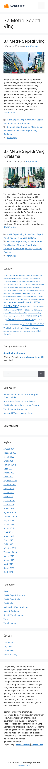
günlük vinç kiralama (35, 296)
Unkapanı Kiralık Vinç (15, 324)
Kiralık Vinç (30, 120)
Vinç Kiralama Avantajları (15, 409)
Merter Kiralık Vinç (34, 313)
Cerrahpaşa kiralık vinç (32, 290)
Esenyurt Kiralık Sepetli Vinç (20, 293)
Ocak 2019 (8, 532)
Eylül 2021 (8, 461)
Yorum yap (12, 137)
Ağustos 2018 (9, 548)
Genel (6, 591)
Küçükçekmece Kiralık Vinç (29, 306)
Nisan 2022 (8, 457)
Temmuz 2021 (10, 465)
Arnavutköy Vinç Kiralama (27, 281)
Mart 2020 (8, 496)
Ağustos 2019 (9, 512)
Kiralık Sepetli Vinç (15, 120)
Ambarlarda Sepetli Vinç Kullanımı (19, 401)
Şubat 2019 (8, 528)
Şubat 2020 (9, 500)
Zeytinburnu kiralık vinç (30, 331)
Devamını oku (9, 112)
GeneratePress (24, 765)
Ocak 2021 (8, 469)
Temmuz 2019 (10, 516)
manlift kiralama (23, 310)
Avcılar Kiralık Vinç (24, 284)
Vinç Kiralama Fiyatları (11, 328)
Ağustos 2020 (10, 481)
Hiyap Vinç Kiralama (30, 299)
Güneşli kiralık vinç (9, 296)
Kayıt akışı (8, 646)
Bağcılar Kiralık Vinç (11, 287)
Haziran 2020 (9, 485)
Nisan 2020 (8, 492)
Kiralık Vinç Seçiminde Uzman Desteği (21, 405)
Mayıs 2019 (8, 520)
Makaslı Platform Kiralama (15, 607)
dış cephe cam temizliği (32, 357)
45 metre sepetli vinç (10, 275)
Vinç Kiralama (24, 123)
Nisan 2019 (8, 524)
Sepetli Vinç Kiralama (20, 319)
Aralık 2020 (8, 473)
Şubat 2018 (8, 568)
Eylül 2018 (8, 544)
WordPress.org (10, 654)
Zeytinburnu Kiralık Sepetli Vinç (12, 331)
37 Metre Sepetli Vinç (24, 41)
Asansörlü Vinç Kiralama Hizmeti (18, 413)
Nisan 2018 (8, 560)
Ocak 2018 (8, 572)
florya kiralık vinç (37, 293)
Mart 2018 (8, 564)
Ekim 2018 (8, 540)
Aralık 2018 (8, 536)
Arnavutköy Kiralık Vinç (11, 281)
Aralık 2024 (8, 449)
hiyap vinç (19, 299)
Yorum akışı (8, 650)
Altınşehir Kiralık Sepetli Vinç (31, 278)
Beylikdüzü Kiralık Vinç (18, 290)
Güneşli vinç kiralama (21, 296)
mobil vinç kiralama (28, 316)
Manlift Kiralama (11, 611)
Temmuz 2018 (10, 552)
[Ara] (41, 374)
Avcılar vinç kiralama (38, 284)
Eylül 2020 (8, 477)
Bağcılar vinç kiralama (25, 287)
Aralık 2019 (8, 508)
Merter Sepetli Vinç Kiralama (11, 316)
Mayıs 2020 (8, 488)
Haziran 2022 (9, 453)
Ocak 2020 (8, 504)
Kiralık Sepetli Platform (15, 302)
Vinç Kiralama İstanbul (29, 328)
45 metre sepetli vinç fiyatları (29, 275)
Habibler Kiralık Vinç (9, 299)
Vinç (20, 238)
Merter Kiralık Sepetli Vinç (18, 313)
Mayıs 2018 (8, 556)
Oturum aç (8, 642)
